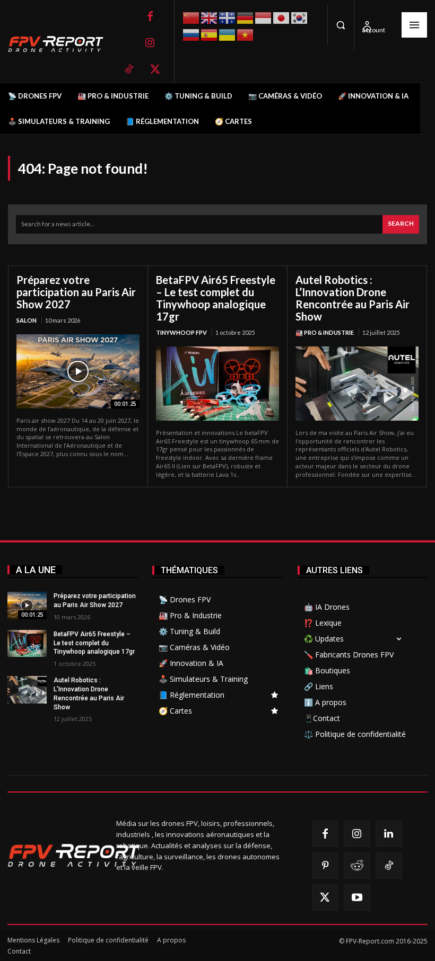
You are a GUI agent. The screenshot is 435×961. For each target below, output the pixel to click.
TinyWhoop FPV (181, 332)
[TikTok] (129, 69)
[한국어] (300, 16)
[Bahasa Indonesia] (264, 16)
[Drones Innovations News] (61, 44)
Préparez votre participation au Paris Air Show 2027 (76, 291)
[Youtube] (357, 897)
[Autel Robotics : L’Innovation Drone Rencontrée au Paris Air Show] (357, 383)
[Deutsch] (246, 16)
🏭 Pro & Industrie (324, 332)
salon (26, 320)
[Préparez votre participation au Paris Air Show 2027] (78, 371)
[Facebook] (150, 16)
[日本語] (282, 16)
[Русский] (191, 33)
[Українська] (228, 33)
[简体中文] (191, 16)
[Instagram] (150, 43)
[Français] (228, 17)
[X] (155, 69)
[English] (210, 16)
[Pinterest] (325, 865)
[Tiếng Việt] (246, 33)
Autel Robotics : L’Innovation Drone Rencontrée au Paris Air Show (352, 298)
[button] (340, 25)
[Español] (210, 33)
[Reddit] (357, 865)
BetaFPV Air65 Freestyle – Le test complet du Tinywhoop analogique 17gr (215, 298)
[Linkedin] (389, 834)
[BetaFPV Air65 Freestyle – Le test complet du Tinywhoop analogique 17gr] (217, 383)
